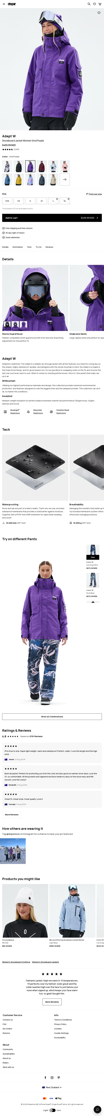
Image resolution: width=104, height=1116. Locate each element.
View (93, 557)
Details (5, 247)
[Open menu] (4, 4)
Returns (6, 1033)
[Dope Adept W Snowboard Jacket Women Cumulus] (7, 166)
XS (18, 201)
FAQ (4, 1024)
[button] (52, 1110)
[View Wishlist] (94, 4)
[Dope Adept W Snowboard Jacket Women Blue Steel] (7, 179)
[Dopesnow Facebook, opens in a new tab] (45, 1078)
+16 (64, 179)
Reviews (49, 247)
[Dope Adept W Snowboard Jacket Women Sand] (53, 179)
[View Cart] (100, 4)
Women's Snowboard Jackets (45, 962)
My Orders (7, 1028)
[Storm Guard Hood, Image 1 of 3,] (7, 325)
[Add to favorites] (99, 13)
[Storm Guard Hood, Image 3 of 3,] (23, 325)
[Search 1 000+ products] (89, 4)
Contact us (8, 1019)
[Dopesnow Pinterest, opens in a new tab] (59, 1078)
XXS (7, 201)
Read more (15, 413)
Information (18, 247)
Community (8, 1049)
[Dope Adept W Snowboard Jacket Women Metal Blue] (42, 179)
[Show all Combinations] (43, 627)
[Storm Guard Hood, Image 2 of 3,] (15, 325)
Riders (6, 1062)
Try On (39, 247)
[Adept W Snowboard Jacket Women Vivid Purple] (13, 851)
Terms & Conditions (63, 1019)
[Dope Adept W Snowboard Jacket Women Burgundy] (42, 166)
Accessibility (60, 1037)
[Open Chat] (97, 1109)
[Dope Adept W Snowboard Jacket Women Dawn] (30, 179)
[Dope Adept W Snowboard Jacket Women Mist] (53, 166)
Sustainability (9, 1053)
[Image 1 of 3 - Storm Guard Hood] (35, 298)
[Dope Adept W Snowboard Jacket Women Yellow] (19, 179)
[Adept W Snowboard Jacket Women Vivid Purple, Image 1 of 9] (52, 69)
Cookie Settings (61, 1033)
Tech (29, 247)
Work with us (8, 1067)
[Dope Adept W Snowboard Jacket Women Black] (19, 166)
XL (67, 201)
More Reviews (11, 814)
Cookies (58, 1028)
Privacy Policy (60, 1024)
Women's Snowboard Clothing (16, 962)
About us (7, 1058)
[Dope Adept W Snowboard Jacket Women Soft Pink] (65, 166)
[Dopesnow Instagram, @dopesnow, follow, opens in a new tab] (52, 1078)
